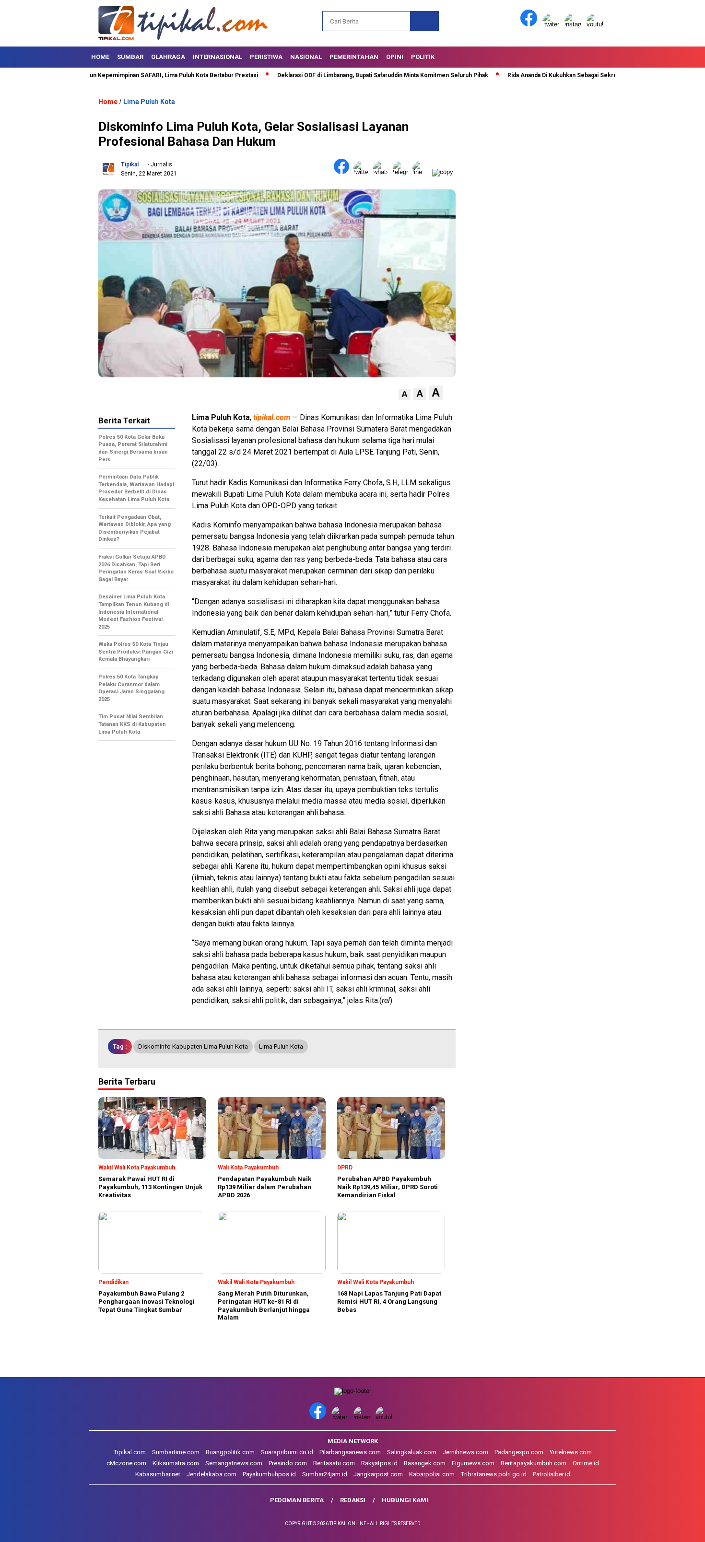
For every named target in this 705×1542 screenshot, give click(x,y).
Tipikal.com (130, 1452)
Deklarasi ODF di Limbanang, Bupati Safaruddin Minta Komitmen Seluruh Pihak (344, 75)
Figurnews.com (473, 1463)
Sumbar (130, 56)
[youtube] (597, 24)
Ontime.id (586, 1463)
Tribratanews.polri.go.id (494, 1474)
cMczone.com (126, 1463)
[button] (405, 394)
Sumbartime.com (176, 1452)
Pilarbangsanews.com (350, 1452)
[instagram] (574, 24)
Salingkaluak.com (411, 1452)
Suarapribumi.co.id (287, 1452)
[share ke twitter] (363, 171)
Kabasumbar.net (157, 1474)
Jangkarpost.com (378, 1474)
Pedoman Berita (297, 1500)
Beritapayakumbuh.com (533, 1463)
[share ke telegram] (402, 171)
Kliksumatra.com (176, 1463)
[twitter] (552, 24)
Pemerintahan (353, 56)
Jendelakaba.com (211, 1474)
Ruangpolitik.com (230, 1452)
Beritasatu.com (334, 1463)
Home (100, 56)
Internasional (217, 56)
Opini (394, 56)
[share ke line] (422, 171)
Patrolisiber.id (551, 1474)
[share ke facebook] (343, 171)
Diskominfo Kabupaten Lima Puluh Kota (193, 1046)
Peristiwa (266, 56)
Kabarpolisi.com (432, 1474)
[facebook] (530, 24)
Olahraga (168, 56)
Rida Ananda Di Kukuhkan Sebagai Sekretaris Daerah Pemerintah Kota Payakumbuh (582, 75)
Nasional (306, 56)
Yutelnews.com (571, 1452)
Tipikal (130, 164)
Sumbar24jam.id (324, 1474)
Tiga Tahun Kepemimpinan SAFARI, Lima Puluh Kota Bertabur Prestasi (124, 75)
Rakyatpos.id (379, 1463)
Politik (423, 56)
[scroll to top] (676, 1527)
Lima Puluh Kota (149, 101)
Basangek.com (425, 1463)
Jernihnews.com (465, 1452)
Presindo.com (288, 1463)
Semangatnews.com (233, 1463)
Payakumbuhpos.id (269, 1474)
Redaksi (352, 1500)
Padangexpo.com (518, 1452)
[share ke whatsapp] (383, 171)
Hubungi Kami (405, 1500)
